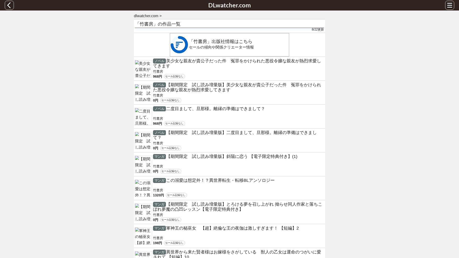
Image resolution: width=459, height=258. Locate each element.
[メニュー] (449, 5)
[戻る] (9, 5)
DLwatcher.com (229, 5)
